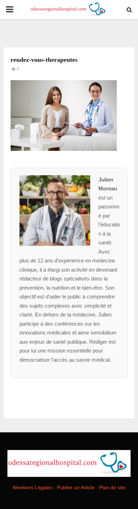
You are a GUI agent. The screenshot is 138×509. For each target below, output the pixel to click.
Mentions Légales (32, 487)
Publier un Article (75, 487)
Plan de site (112, 487)
